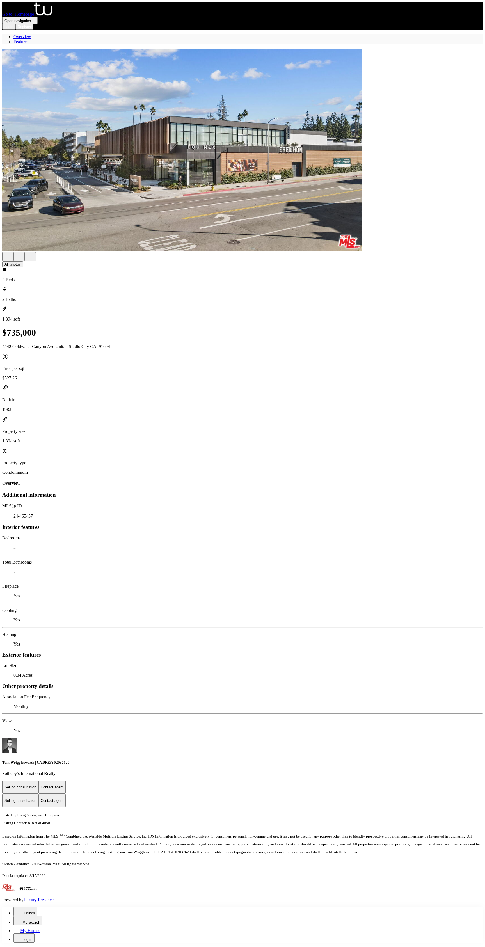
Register (24, 27)
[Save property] (19, 256)
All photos (12, 264)
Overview (22, 36)
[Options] (7, 256)
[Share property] (30, 256)
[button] (242, 150)
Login (8, 27)
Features (20, 41)
